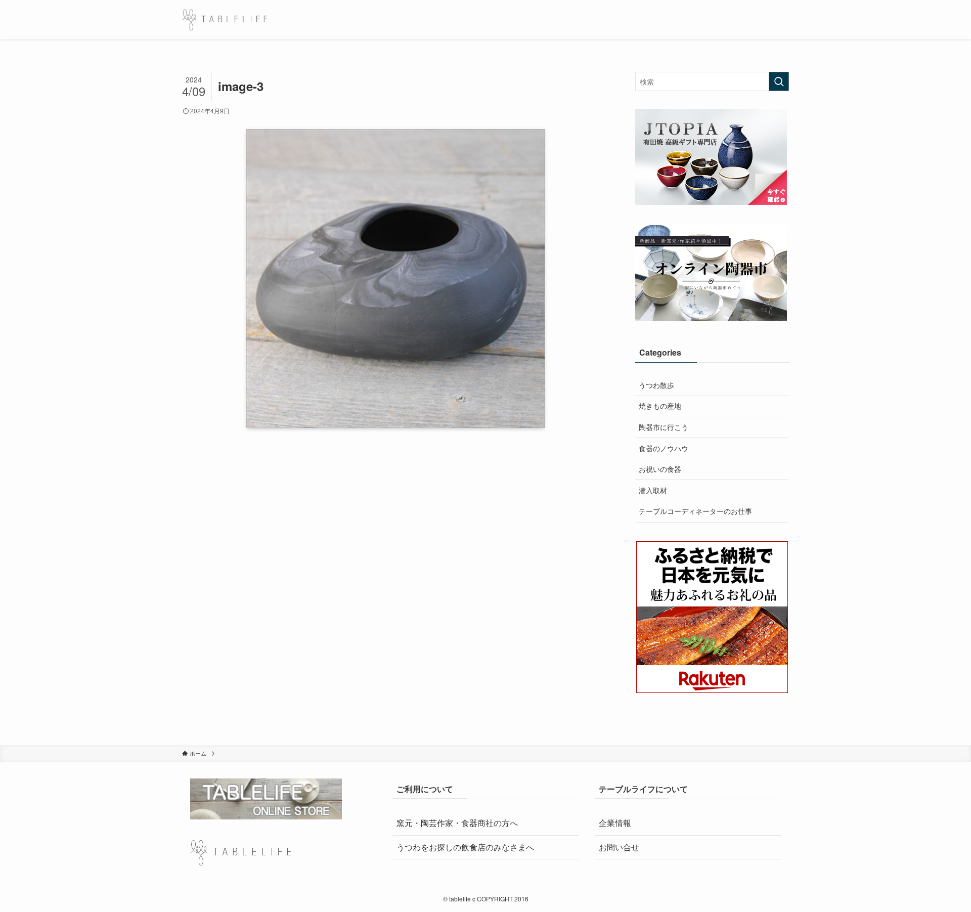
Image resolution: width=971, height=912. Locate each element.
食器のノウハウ (663, 448)
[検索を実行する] (779, 81)
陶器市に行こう (663, 427)
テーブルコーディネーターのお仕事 (695, 511)
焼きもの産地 (660, 406)
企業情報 (615, 823)
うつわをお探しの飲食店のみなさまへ (465, 847)
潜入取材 (653, 490)
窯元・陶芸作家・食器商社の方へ (457, 823)
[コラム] (225, 19)
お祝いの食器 (660, 469)
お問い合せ (619, 847)
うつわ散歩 (656, 385)
